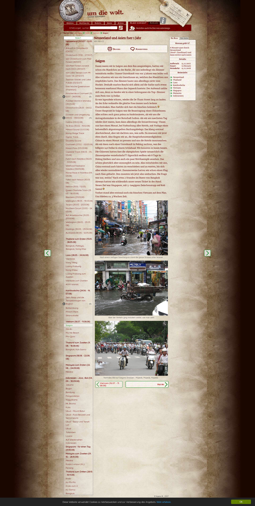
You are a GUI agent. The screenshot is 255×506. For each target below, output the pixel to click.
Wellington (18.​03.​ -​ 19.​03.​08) (79, 201)
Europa (98, 23)
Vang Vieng (71, 262)
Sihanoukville (72, 315)
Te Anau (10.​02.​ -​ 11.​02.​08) (78, 125)
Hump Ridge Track (75, 133)
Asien (109, 23)
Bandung (70, 392)
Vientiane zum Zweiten (77, 280)
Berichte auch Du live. (153, 28)
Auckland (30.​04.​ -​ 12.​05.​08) (79, 232)
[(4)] (64, 118)
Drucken (116, 49)
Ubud (68, 428)
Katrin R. (101, 41)
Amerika (70, 23)
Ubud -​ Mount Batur (75, 411)
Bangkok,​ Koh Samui (76, 349)
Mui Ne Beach (72, 332)
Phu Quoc (70, 336)
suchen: (79, 28)
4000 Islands (72, 284)
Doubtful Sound (73, 140)
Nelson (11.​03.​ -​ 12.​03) (76, 186)
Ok (241, 502)
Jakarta (70, 384)
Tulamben (71, 432)
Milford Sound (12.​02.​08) (77, 129)
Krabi (68, 478)
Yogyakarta (71, 399)
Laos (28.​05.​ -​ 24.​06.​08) (77, 255)
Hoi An (69, 329)
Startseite (78, 33)
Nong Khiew (72, 270)
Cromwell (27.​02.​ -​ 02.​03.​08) (79, 144)
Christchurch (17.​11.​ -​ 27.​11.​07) (79, 55)
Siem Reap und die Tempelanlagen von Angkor (75, 300)
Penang (69, 468)
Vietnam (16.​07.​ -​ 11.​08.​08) (78, 321)
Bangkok (70, 493)
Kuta (68, 407)
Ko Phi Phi (70, 482)
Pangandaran (72, 396)
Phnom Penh (72, 311)
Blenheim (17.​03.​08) (75, 197)
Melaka (69, 371)
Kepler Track (72, 137)
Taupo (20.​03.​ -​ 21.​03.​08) (77, 204)
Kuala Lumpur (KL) (75, 464)
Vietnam (96, 33)
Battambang (72, 308)
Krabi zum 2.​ (72, 486)
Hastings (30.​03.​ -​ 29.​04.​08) (79, 229)
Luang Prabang (73, 266)
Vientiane (70, 258)
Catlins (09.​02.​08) (74, 122)
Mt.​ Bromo (71, 403)
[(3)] (64, 96)
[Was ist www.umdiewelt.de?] (163, 20)
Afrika (121, 23)
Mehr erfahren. (164, 502)
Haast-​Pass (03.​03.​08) (77, 148)
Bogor (69, 388)
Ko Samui (70, 489)
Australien (84, 23)
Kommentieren (141, 49)
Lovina (69, 436)
